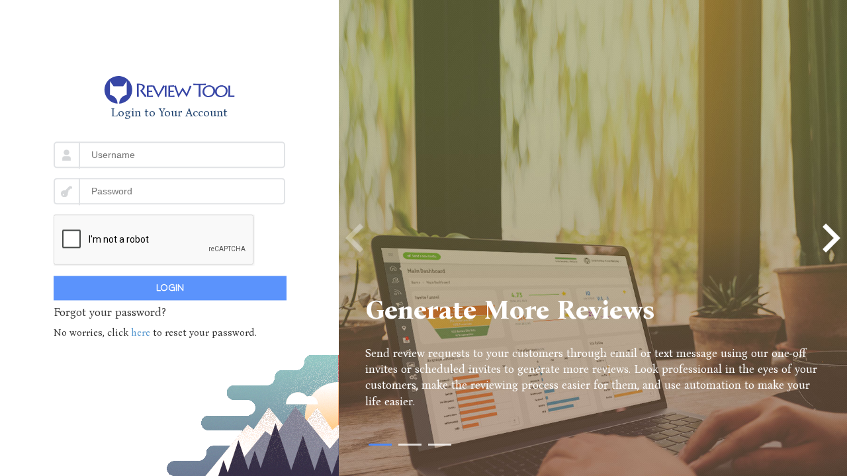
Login (170, 288)
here (142, 332)
